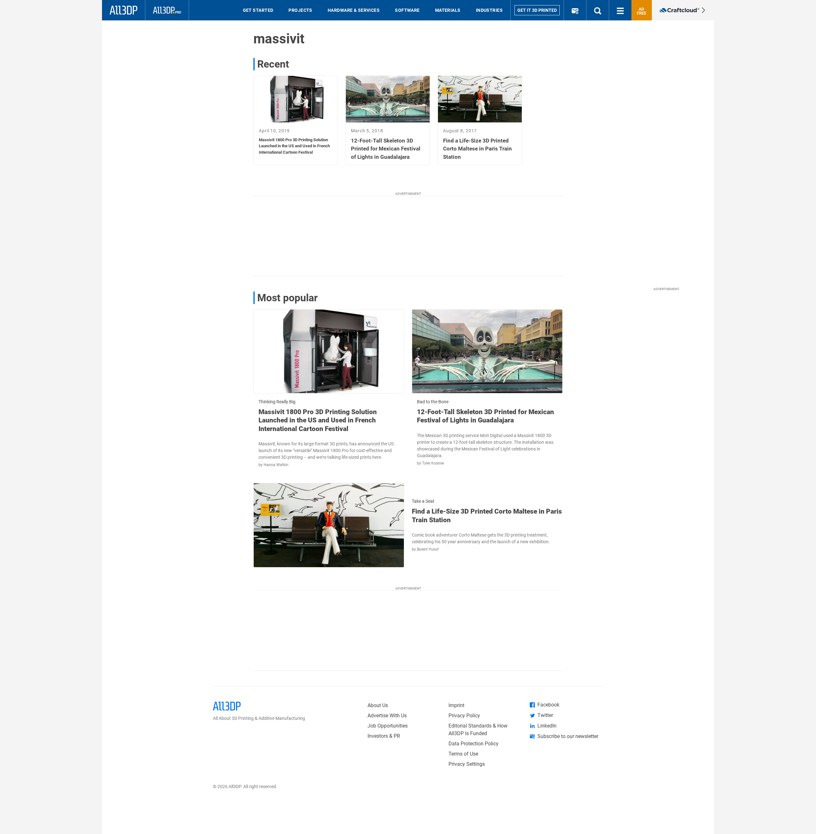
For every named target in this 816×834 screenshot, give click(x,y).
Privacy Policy (464, 716)
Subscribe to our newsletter (567, 736)
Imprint (456, 705)
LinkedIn (547, 726)
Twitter (545, 715)
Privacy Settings (466, 764)
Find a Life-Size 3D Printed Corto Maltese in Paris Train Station (487, 515)
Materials (448, 10)
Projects (300, 10)
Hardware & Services (354, 10)
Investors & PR (384, 736)
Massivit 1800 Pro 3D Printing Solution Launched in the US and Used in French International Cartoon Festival (318, 420)
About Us (378, 705)
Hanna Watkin (276, 465)
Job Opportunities (388, 726)
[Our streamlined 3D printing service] (683, 10)
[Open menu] (620, 10)
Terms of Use (463, 754)
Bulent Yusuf (428, 549)
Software (407, 10)
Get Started (258, 10)
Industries (489, 10)
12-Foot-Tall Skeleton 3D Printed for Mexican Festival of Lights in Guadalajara (485, 416)
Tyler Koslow (433, 463)
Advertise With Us (387, 716)
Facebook (548, 705)
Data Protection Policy (473, 744)
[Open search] (597, 10)
